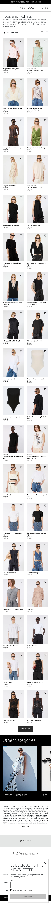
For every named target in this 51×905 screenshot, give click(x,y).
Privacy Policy (27, 890)
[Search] (42, 8)
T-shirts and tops (16, 806)
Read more (25, 826)
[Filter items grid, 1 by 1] (47, 33)
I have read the (22, 890)
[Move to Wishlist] (21, 41)
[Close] (45, 863)
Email (12, 880)
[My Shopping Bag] (46, 8)
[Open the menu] (4, 8)
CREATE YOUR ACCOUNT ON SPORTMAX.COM (25, 2)
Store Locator (27, 841)
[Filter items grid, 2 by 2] (42, 33)
